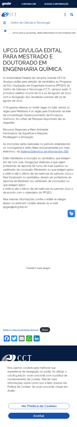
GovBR (6, 4)
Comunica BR (28, 4)
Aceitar (38, 416)
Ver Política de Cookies (39, 406)
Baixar (45, 329)
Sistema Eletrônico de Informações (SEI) (45, 151)
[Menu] (4, 23)
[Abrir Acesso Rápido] (65, 15)
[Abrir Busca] (72, 14)
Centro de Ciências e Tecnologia (30, 22)
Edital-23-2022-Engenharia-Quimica (20, 329)
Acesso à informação (56, 4)
